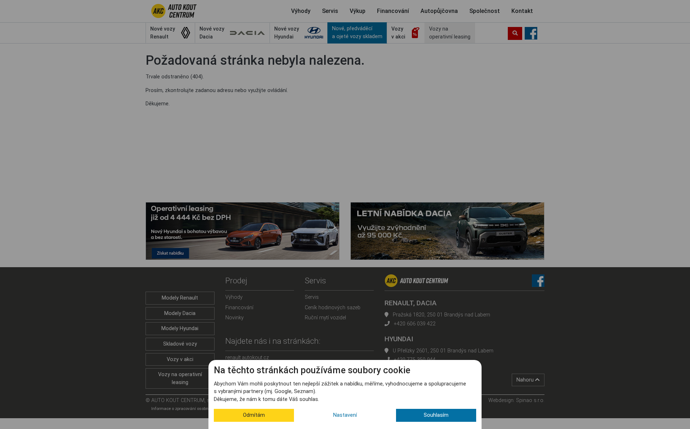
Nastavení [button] (345, 415)
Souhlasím (436, 415)
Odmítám (254, 415)
